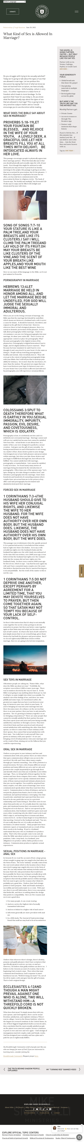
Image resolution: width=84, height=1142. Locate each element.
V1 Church (20, 1107)
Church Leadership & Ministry (57, 1134)
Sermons (64, 1107)
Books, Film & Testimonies (65, 1138)
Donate (13, 11)
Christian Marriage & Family (33, 1134)
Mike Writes (30, 1107)
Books (39, 1107)
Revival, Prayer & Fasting (11, 1134)
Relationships (7, 27)
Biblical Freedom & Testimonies (42, 1138)
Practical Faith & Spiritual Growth (15, 1138)
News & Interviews (32, 1110)
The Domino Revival (51, 1107)
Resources (45, 1110)
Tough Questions (19, 27)
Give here (63, 69)
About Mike (9, 1107)
